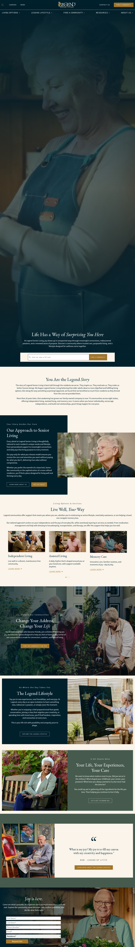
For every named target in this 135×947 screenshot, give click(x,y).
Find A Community (98, 357)
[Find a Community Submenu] (85, 13)
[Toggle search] (2, 4)
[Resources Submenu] (110, 13)
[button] (67, 577)
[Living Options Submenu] (20, 13)
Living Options (10, 13)
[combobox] (58, 357)
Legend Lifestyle (40, 13)
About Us (126, 13)
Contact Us (104, 5)
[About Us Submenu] (133, 13)
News (22, 5)
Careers (13, 5)
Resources (102, 13)
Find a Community (73, 13)
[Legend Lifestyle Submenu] (52, 13)
